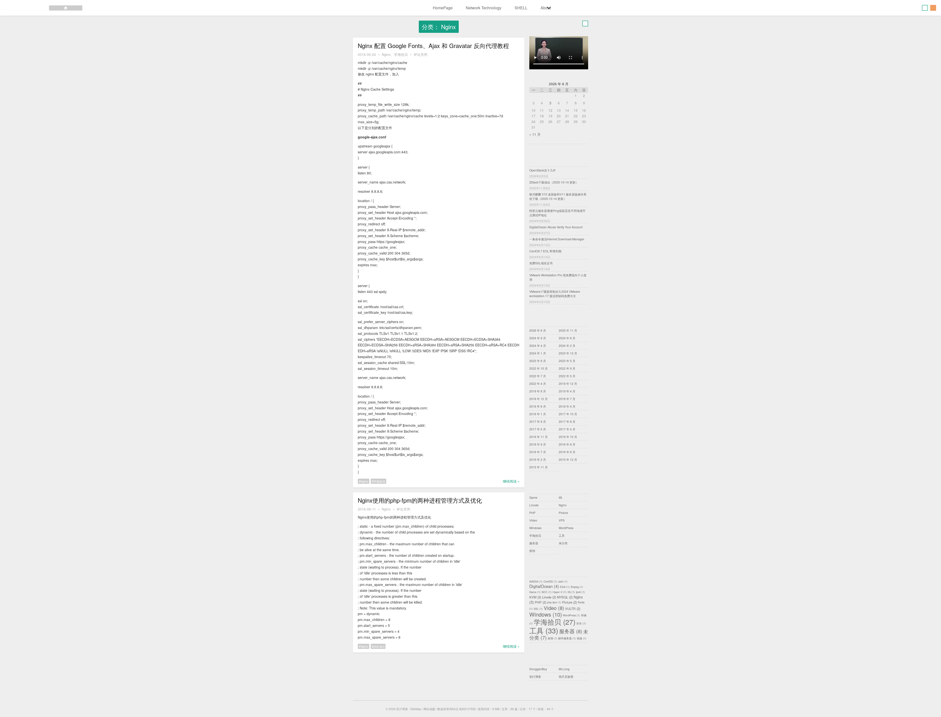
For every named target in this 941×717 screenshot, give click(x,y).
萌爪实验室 (566, 676)
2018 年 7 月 (567, 399)
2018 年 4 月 (567, 406)
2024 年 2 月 (567, 345)
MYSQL (565, 597)
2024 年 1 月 (537, 353)
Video (533, 520)
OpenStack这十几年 (542, 170)
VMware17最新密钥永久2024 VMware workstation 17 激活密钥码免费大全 (554, 293)
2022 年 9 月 (567, 368)
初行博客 (535, 676)
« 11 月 (535, 134)
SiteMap (415, 709)
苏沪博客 (402, 709)
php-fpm (378, 646)
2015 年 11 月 (538, 467)
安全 (581, 623)
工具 (562, 535)
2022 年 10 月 (538, 368)
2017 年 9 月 (537, 421)
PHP (532, 512)
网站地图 (429, 709)
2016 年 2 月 (537, 459)
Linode (534, 505)
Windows (535, 528)
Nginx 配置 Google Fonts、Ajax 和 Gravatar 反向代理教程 (433, 45)
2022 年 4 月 (537, 383)
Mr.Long (564, 669)
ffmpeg (577, 587)
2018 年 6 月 (537, 406)
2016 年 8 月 (567, 444)
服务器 (533, 543)
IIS (560, 497)
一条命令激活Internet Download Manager (556, 239)
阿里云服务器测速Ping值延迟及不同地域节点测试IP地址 (557, 212)
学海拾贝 (401, 54)
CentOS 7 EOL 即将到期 (545, 251)
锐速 (581, 638)
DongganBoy (538, 669)
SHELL (521, 8)
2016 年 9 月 (537, 444)
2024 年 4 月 (537, 345)
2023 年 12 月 (568, 353)
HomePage (443, 8)
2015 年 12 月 (568, 459)
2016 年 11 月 (538, 437)
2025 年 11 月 (568, 330)
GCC (547, 592)
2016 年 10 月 (568, 437)
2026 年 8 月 (537, 330)
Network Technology (483, 8)
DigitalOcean (544, 586)
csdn (563, 581)
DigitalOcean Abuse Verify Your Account (555, 227)
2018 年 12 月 (538, 399)
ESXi (565, 587)
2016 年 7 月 (537, 452)
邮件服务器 (567, 638)
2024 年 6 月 (567, 338)
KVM (535, 597)
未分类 (563, 543)
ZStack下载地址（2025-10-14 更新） (553, 182)
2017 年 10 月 (568, 414)
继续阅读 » (511, 481)
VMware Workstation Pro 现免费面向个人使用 (557, 277)
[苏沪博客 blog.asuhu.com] (41, 8)
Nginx (386, 54)
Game (533, 497)
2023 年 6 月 (537, 361)
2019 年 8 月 (537, 391)
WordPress (566, 528)
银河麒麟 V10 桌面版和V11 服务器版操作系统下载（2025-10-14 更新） (557, 196)
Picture (563, 512)
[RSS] (933, 8)
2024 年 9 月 (537, 338)
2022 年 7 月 (537, 376)
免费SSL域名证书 (541, 263)
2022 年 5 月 (567, 376)
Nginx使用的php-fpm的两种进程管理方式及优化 (420, 500)
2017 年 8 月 (567, 421)
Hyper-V (560, 592)
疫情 (532, 550)
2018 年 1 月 (537, 414)
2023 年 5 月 (567, 361)
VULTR (572, 608)
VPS (562, 520)
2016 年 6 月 (567, 452)
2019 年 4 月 (567, 391)
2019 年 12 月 (568, 383)
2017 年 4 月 (567, 429)
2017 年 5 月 (537, 429)
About (546, 8)
